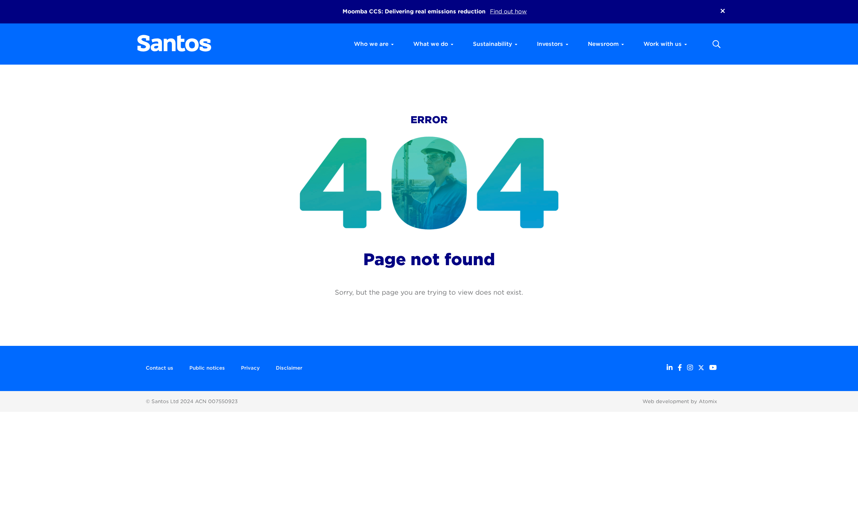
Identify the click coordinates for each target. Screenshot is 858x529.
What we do (430, 44)
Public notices (207, 368)
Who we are (371, 44)
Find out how (508, 11)
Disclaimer (289, 368)
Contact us (159, 368)
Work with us (663, 44)
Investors (550, 44)
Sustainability (492, 44)
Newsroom (603, 44)
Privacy (250, 368)
